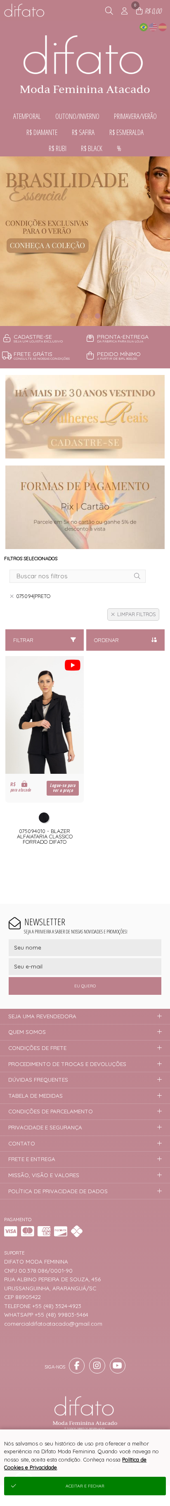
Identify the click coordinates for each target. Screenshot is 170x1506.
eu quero (85, 986)
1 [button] (72, 316)
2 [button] (85, 316)
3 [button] (97, 316)
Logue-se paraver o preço (63, 788)
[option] (85, 241)
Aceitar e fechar (85, 1486)
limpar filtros (136, 614)
